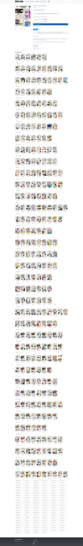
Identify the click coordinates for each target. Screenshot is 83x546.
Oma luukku (27, 1)
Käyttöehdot (35, 539)
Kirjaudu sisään (53, 32)
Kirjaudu (44, 1)
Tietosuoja (35, 540)
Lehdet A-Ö (32, 1)
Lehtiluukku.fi (19, 539)
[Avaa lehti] (17, 57)
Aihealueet (37, 1)
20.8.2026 (57, 13)
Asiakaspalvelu (17, 540)
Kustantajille (35, 541)
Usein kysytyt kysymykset (19, 541)
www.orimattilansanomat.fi (37, 43)
